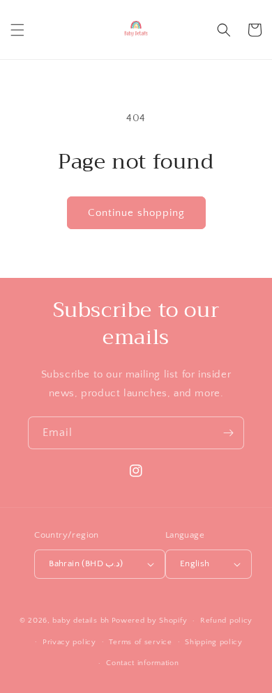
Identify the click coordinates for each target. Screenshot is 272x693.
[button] (17, 30)
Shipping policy (214, 642)
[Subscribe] (228, 432)
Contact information (142, 663)
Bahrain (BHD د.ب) (86, 563)
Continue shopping (136, 213)
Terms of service (140, 642)
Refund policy (226, 620)
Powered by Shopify (150, 620)
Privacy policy (69, 642)
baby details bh (80, 620)
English (195, 563)
